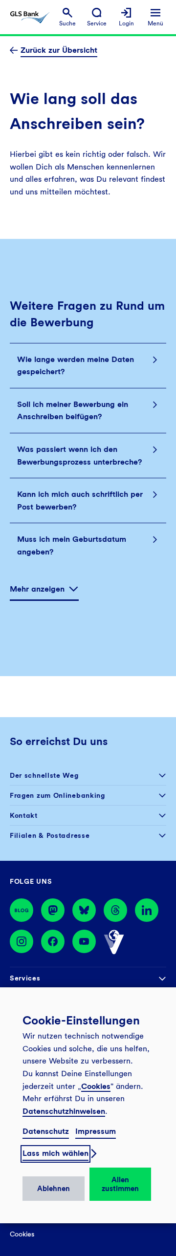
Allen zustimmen (120, 1184)
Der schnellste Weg (44, 775)
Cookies (95, 1086)
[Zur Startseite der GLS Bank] (30, 17)
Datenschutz (45, 1131)
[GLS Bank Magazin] (21, 910)
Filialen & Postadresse (49, 835)
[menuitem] (67, 17)
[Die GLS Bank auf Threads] (115, 910)
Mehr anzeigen (37, 589)
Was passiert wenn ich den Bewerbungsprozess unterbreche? (79, 456)
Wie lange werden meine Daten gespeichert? (75, 366)
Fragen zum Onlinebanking (57, 795)
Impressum (95, 1131)
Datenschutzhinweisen (63, 1111)
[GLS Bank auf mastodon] (53, 910)
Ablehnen (53, 1188)
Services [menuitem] (25, 978)
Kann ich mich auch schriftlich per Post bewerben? (80, 500)
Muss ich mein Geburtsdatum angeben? (71, 545)
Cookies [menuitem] (22, 1234)
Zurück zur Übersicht (59, 50)
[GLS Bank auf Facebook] (53, 942)
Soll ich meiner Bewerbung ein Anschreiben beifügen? (72, 411)
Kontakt (24, 815)
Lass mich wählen (55, 1153)
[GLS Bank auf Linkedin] (146, 910)
